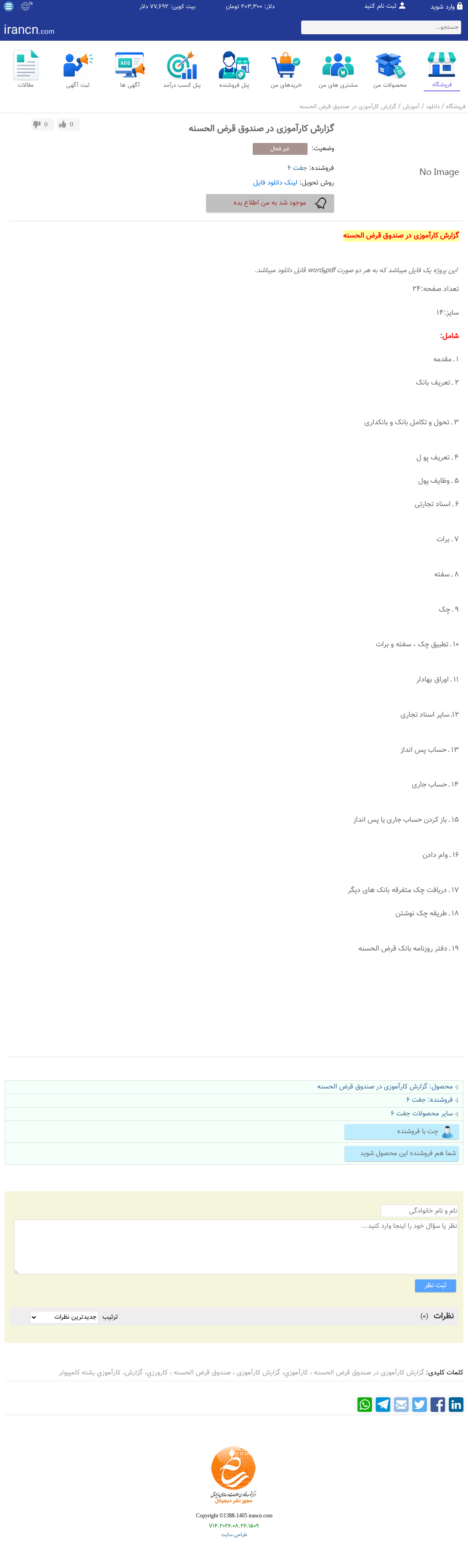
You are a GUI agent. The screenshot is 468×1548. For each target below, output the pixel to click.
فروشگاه (456, 106)
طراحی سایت (234, 1535)
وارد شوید (443, 7)
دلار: (269, 7)
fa (30, 3)
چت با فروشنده (417, 1131)
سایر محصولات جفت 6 (422, 1114)
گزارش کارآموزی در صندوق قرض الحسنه (347, 106)
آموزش (411, 106)
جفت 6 (297, 168)
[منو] (9, 6)
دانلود (433, 106)
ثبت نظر (436, 1285)
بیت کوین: (183, 7)
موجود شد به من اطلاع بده (270, 203)
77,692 (159, 7)
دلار (143, 7)
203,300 (251, 7)
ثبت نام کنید (380, 6)
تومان (232, 7)
